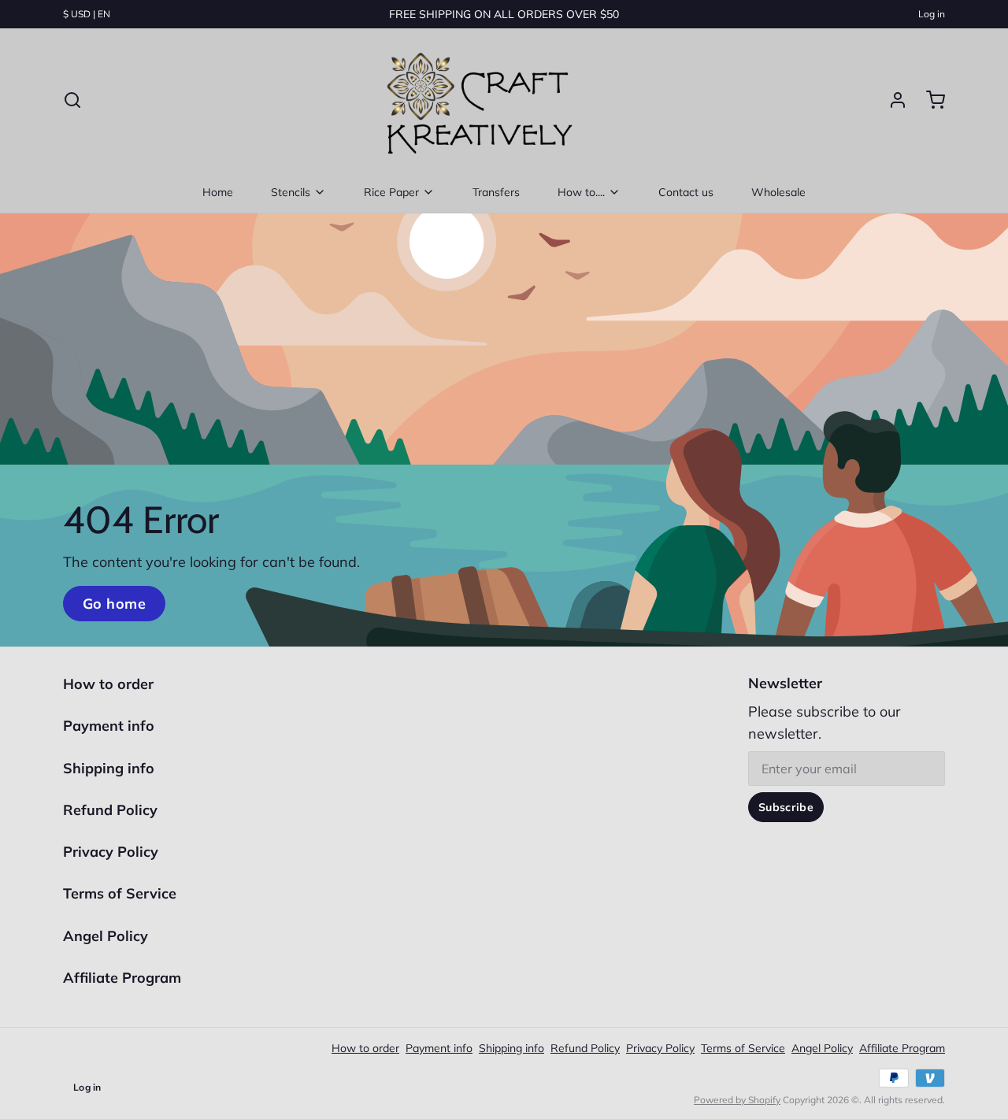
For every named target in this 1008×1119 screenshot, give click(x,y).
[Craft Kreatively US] (476, 100)
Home (217, 192)
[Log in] (891, 100)
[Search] (72, 100)
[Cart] (929, 100)
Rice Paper (391, 192)
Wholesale (778, 192)
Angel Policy (105, 936)
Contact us (685, 192)
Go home (114, 604)
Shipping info (108, 768)
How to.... (581, 192)
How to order (108, 684)
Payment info (108, 726)
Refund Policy (110, 810)
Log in (931, 14)
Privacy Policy (110, 852)
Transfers (496, 192)
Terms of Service (119, 893)
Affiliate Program (122, 978)
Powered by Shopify (737, 1100)
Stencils (290, 192)
